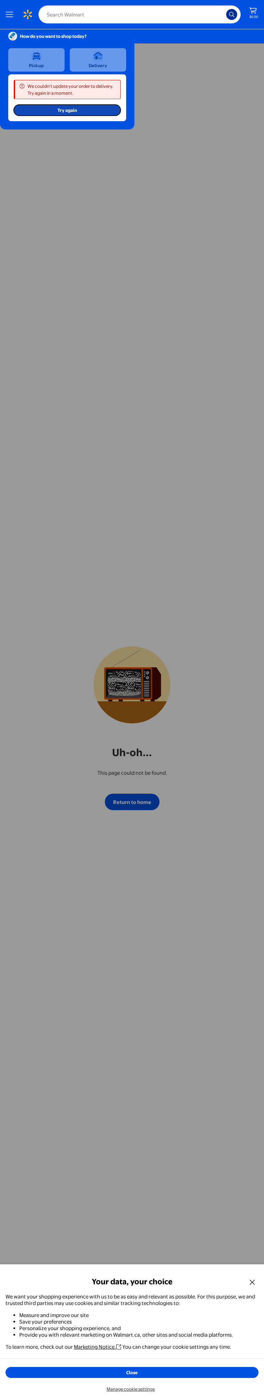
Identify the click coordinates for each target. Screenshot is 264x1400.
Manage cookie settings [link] (131, 1389)
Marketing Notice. (95, 1347)
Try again (67, 110)
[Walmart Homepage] (27, 14)
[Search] (231, 14)
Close (132, 1372)
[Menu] (11, 14)
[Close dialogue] (252, 1282)
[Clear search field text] (223, 14)
